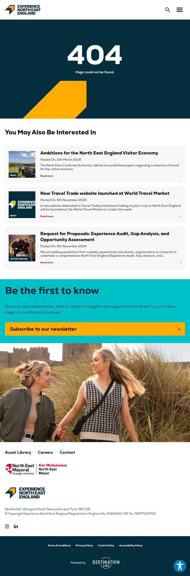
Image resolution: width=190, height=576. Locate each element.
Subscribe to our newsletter (43, 329)
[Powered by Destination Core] (95, 563)
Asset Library (18, 452)
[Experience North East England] (23, 10)
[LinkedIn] (16, 526)
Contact (67, 452)
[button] (179, 9)
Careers (45, 452)
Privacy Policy (84, 545)
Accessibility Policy (130, 545)
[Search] (167, 9)
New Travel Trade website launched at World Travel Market (104, 193)
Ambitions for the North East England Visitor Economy (99, 153)
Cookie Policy (106, 545)
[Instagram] (7, 526)
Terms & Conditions (59, 545)
